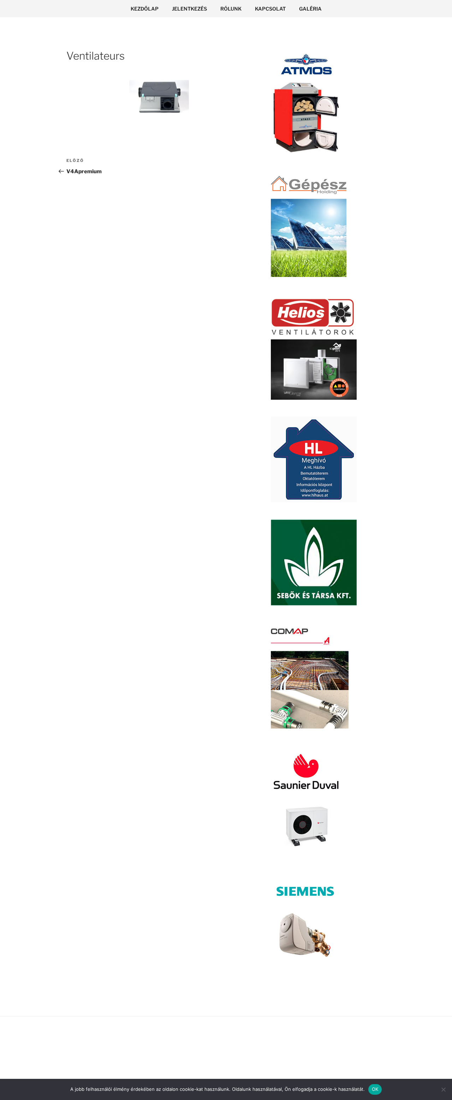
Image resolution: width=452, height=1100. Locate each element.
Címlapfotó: (118, 1040)
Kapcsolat (270, 9)
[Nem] (443, 1089)
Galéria (310, 9)
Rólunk (231, 9)
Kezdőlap (145, 9)
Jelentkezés (189, 9)
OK (375, 1089)
